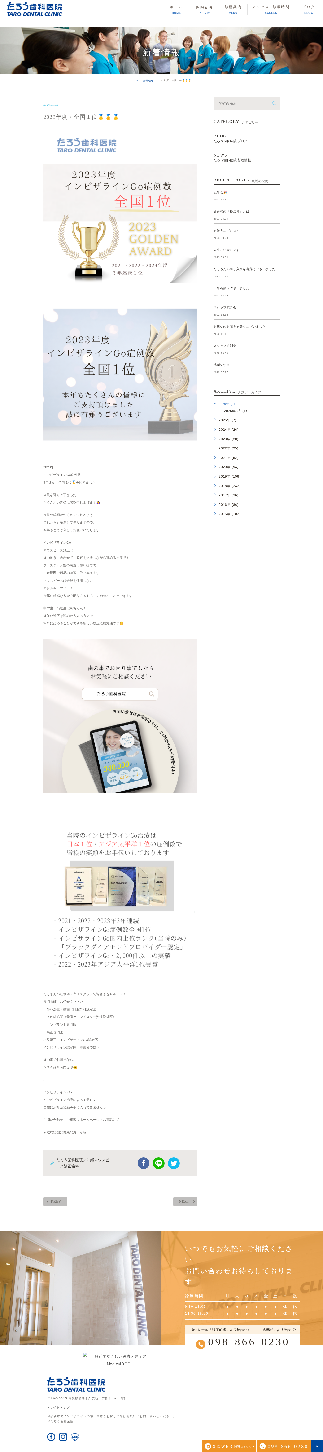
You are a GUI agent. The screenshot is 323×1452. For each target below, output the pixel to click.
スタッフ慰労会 (225, 307)
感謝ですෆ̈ (221, 365)
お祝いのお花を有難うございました (240, 326)
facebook (143, 1163)
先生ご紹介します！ (228, 250)
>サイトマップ (59, 1407)
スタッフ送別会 (225, 346)
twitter (174, 1163)
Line (159, 1163)
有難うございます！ (228, 230)
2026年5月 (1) (235, 411)
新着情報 (148, 80)
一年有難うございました (231, 288)
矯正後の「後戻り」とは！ (233, 211)
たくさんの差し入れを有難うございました (244, 269)
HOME (136, 80)
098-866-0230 (249, 1342)
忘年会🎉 (220, 192)
